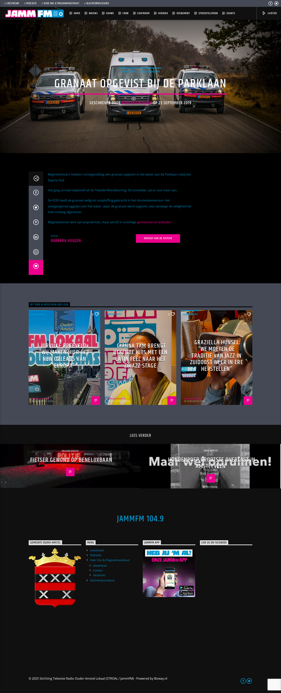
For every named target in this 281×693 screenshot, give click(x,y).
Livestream (12, 3)
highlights (128, 71)
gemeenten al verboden (154, 222)
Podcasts (31, 3)
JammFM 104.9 (140, 519)
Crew (126, 13)
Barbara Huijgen (137, 103)
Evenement (183, 13)
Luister (272, 13)
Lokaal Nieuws (150, 71)
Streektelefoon (208, 13)
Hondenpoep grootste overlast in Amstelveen (211, 463)
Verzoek (163, 13)
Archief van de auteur (158, 238)
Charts (231, 13)
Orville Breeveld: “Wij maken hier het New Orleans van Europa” (64, 355)
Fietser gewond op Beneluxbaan (71, 460)
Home (77, 13)
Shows (110, 13)
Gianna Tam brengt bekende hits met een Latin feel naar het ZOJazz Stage (140, 355)
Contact (98, 570)
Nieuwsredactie (40, 398)
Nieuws (93, 13)
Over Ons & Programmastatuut (61, 3)
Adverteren (100, 565)
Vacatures (99, 575)
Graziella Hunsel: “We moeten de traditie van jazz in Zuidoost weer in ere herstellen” (216, 356)
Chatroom (143, 13)
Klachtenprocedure (97, 3)
